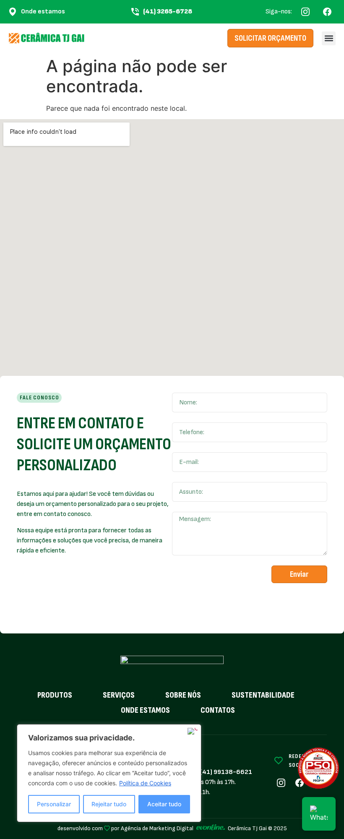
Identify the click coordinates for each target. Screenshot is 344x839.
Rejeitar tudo (108, 804)
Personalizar (54, 804)
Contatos (218, 710)
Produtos (54, 695)
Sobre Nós (183, 695)
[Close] (193, 731)
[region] (109, 773)
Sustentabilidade (263, 695)
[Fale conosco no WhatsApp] (319, 814)
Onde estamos (145, 710)
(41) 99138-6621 (226, 772)
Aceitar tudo (164, 804)
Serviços (119, 695)
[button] (329, 38)
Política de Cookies (145, 783)
